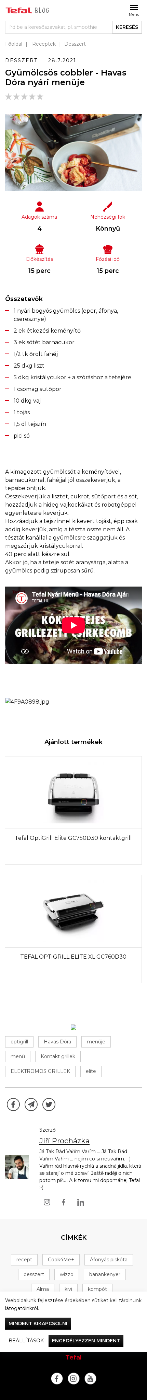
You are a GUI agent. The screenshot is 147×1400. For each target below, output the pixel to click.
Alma (43, 1289)
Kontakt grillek (58, 1056)
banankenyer (104, 1274)
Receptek (44, 44)
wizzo (67, 1274)
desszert (34, 1274)
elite (91, 1071)
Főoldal (13, 44)
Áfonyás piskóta (109, 1260)
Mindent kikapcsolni (38, 1323)
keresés (127, 27)
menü (18, 1056)
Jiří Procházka (64, 1140)
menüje (96, 1042)
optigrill (19, 1042)
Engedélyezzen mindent (86, 1341)
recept (24, 1260)
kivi (68, 1289)
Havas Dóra (57, 1042)
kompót (97, 1289)
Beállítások (26, 1341)
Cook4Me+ (61, 1260)
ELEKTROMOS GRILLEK (40, 1071)
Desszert (75, 44)
